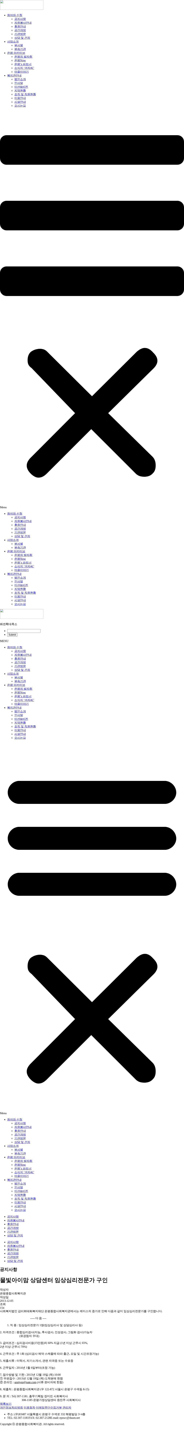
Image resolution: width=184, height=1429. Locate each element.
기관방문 (20, 34)
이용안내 (20, 98)
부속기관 (20, 49)
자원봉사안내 (23, 22)
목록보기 (6, 1403)
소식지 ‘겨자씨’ (24, 67)
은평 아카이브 (16, 52)
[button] (92, 310)
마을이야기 (21, 71)
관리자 (67, 1407)
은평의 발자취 (23, 56)
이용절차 (29, 1407)
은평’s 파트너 (22, 64)
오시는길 (20, 105)
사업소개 (13, 41)
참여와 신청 (14, 15)
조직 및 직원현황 (25, 94)
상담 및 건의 (22, 37)
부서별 (18, 45)
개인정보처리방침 (11, 1407)
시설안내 (20, 101)
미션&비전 (21, 86)
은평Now (20, 60)
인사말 (18, 83)
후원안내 (20, 26)
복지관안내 (14, 75)
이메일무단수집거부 (49, 1407)
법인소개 (20, 79)
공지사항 (20, 18)
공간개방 (20, 30)
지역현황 (20, 90)
